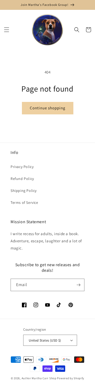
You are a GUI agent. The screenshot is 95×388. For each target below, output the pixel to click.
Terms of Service (24, 202)
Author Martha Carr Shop (39, 378)
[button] (6, 30)
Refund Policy (22, 178)
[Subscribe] (78, 285)
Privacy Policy (22, 166)
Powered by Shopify (70, 378)
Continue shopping (47, 107)
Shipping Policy (24, 190)
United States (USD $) (45, 340)
